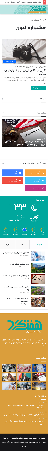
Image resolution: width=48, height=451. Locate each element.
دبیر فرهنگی (40, 67)
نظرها (8, 244)
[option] (24, 133)
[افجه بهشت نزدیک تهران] (38, 268)
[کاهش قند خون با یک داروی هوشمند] (9, 386)
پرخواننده (38, 244)
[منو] (1, 11)
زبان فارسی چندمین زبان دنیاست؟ (16, 275)
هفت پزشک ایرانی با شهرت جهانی (16, 252)
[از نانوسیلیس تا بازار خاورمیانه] (24, 386)
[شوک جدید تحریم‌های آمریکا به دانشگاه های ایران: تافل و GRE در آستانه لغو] (39, 377)
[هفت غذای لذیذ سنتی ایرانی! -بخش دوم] (38, 302)
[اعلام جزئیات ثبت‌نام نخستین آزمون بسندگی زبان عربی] (9, 368)
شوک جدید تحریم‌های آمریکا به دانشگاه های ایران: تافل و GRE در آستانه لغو (25, 143)
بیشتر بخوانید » (38, 88)
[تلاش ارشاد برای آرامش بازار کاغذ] (24, 377)
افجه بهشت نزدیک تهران (19, 264)
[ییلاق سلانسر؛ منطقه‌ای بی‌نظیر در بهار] (38, 290)
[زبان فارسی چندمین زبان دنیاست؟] (38, 279)
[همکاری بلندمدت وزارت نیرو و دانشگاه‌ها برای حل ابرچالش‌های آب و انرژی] (39, 386)
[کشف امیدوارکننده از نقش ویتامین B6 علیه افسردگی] (24, 368)
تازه (22, 244)
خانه (42, 20)
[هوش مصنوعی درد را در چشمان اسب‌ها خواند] (9, 377)
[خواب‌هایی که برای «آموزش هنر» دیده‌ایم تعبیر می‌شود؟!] (39, 368)
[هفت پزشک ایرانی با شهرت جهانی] (38, 256)
